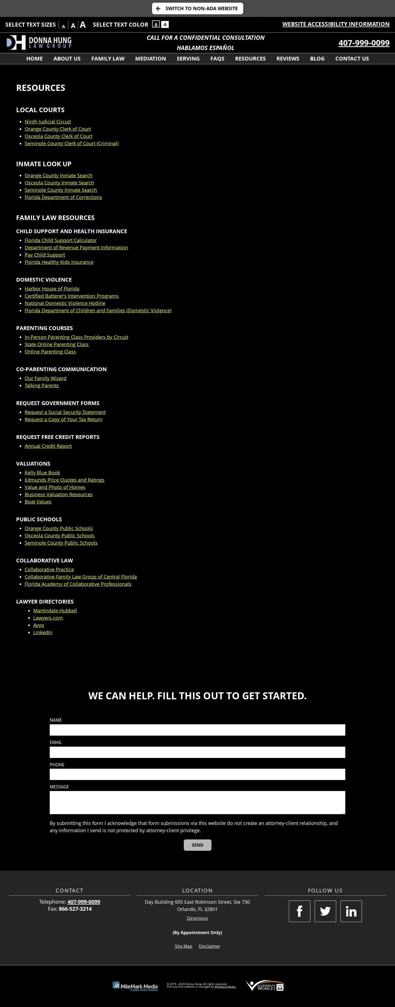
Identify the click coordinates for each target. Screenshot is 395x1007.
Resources (250, 58)
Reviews (287, 58)
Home (34, 58)
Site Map (183, 946)
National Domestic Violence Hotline (65, 303)
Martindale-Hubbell (55, 610)
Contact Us (352, 58)
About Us (67, 58)
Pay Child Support (45, 254)
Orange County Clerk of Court (58, 129)
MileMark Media (225, 986)
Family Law (107, 58)
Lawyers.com (48, 618)
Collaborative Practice (49, 569)
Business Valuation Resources (59, 494)
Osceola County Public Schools (60, 535)
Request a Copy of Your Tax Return (63, 419)
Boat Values (38, 501)
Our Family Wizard (45, 378)
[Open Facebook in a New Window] (299, 911)
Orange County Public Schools (59, 528)
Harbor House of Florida (52, 288)
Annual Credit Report (48, 446)
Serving (188, 58)
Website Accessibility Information (336, 24)
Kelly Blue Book (42, 472)
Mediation (150, 58)
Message (59, 787)
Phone (57, 765)
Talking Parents (42, 385)
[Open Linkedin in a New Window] (351, 911)
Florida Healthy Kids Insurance (59, 262)
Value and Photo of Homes (55, 487)
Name (56, 720)
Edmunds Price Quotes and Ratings (65, 480)
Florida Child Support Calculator (61, 240)
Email (56, 742)
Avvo (38, 625)
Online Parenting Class (50, 351)
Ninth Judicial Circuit (48, 121)
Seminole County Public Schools (61, 543)
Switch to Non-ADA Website (202, 8)
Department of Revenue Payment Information (76, 247)
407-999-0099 (364, 42)
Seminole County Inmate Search (61, 190)
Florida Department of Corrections (63, 197)
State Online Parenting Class (57, 344)
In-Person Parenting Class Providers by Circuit (76, 337)
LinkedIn (42, 632)
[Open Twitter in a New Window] (325, 911)
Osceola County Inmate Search (59, 182)
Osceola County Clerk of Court (58, 136)
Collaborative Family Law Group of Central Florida (81, 576)
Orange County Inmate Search (58, 175)
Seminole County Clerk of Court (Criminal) (72, 143)
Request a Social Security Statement (65, 412)
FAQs (217, 58)
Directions (197, 918)
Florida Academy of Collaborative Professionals (78, 584)
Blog (317, 58)
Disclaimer (209, 946)
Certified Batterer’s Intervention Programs (72, 296)
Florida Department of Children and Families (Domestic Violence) (98, 310)
